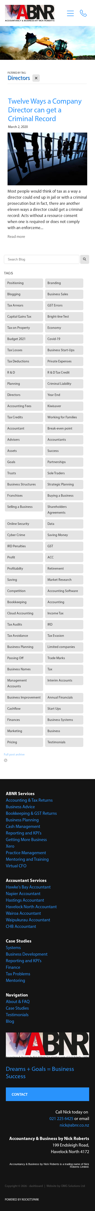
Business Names (19, 669)
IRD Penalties (16, 546)
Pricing (12, 742)
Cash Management (23, 826)
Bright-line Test (58, 316)
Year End (54, 395)
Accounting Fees (19, 406)
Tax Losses (14, 350)
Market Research (60, 580)
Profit (11, 557)
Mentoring (15, 980)
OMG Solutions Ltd (73, 1186)
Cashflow (13, 709)
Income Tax (55, 613)
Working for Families (62, 417)
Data (51, 524)
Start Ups (54, 709)
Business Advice (20, 806)
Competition (16, 591)
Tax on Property (18, 328)
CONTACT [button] (20, 1094)
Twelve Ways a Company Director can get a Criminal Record (45, 110)
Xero (10, 846)
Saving (12, 580)
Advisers (13, 440)
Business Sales (58, 294)
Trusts (11, 473)
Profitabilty (15, 568)
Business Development (27, 954)
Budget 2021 (16, 339)
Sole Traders (56, 473)
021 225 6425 (61, 1118)
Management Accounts (17, 683)
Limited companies (61, 647)
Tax (50, 669)
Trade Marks (56, 658)
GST (50, 546)
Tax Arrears (15, 305)
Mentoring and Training (27, 859)
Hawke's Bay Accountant (28, 887)
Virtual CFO (16, 866)
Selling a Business (20, 507)
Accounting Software (63, 591)
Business (54, 731)
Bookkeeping (17, 602)
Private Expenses (60, 361)
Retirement (56, 568)
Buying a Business (61, 495)
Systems (13, 947)
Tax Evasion (56, 636)
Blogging (13, 294)
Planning (13, 384)
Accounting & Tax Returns (29, 800)
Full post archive (14, 754)
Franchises (15, 495)
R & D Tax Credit (59, 372)
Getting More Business (26, 839)
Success (53, 451)
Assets (12, 451)
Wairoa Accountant (23, 913)
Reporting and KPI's (23, 833)
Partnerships (57, 462)
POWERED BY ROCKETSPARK (22, 1199)
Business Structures (21, 484)
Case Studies (17, 1008)
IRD (50, 624)
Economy (54, 328)
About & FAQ (17, 1001)
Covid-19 (54, 339)
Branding (54, 283)
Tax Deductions (18, 361)
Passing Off (15, 658)
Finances (13, 720)
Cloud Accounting (20, 613)
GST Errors (55, 305)
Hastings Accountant (25, 900)
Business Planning (20, 647)
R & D (11, 372)
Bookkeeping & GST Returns (31, 813)
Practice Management (26, 852)
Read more (16, 236)
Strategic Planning (61, 484)
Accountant (15, 428)
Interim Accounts (60, 680)
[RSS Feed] (5, 760)
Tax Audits (14, 624)
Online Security (18, 524)
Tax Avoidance (17, 636)
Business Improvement (24, 697)
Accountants (57, 440)
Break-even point (60, 428)
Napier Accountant (23, 893)
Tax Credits (15, 417)
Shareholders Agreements (57, 510)
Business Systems (60, 720)
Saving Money (58, 535)
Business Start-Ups (61, 350)
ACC (51, 557)
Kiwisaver (54, 406)
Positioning (15, 283)
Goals (11, 462)
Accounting (56, 602)
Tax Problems (18, 974)
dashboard (36, 1186)
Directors (13, 395)
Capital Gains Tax (19, 316)
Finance (13, 967)
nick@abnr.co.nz (74, 1125)
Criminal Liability (59, 384)
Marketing (14, 731)
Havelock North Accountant (31, 906)
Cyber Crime (16, 535)
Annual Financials (60, 697)
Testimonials (57, 742)
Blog (10, 1021)
